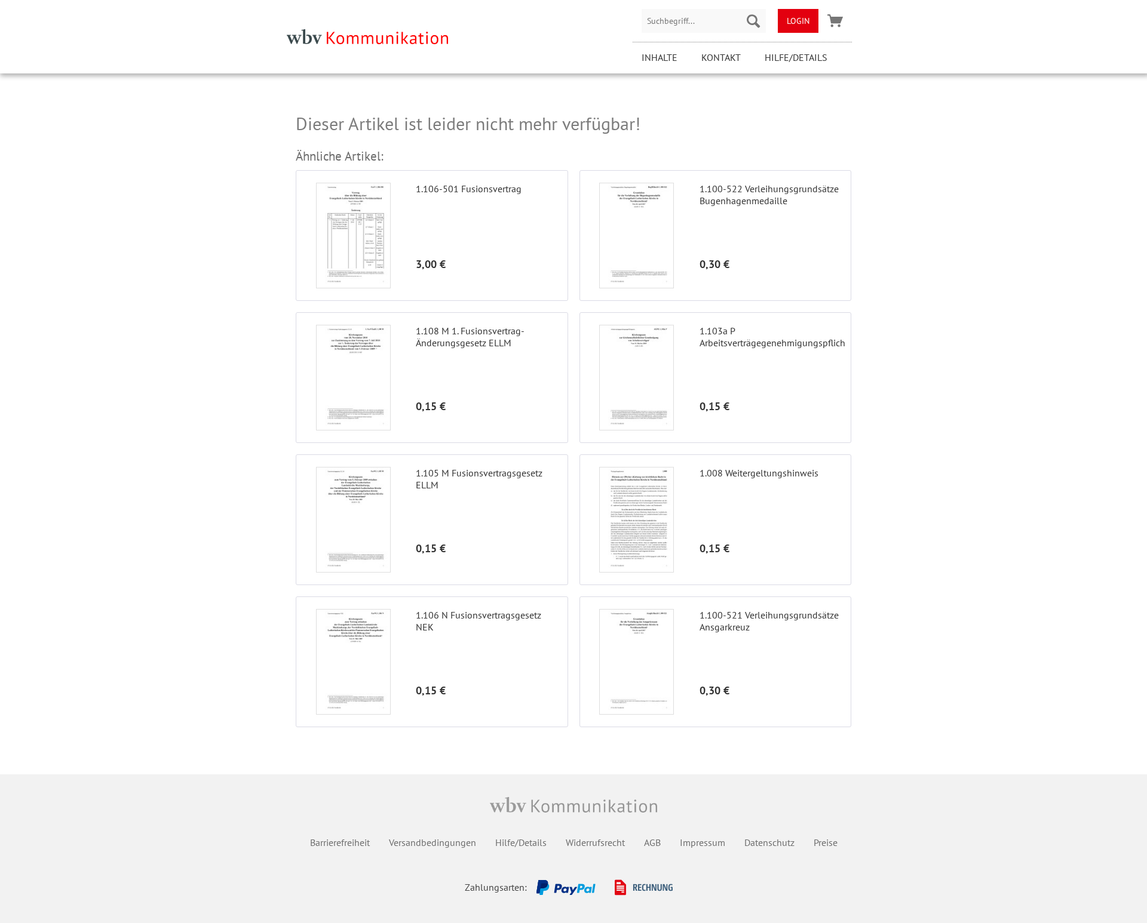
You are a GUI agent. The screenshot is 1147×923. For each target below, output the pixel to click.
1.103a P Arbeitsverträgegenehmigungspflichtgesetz (772, 337)
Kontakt (721, 57)
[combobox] (704, 21)
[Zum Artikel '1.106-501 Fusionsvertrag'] (353, 235)
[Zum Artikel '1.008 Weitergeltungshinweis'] (637, 520)
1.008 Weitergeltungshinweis (759, 473)
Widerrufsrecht (595, 842)
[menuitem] (704, 21)
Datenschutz (769, 842)
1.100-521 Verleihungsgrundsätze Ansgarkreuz (769, 621)
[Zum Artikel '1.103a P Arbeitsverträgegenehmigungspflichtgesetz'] (637, 377)
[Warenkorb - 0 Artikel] (835, 21)
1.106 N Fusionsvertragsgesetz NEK (478, 621)
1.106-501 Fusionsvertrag (469, 189)
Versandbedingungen (432, 842)
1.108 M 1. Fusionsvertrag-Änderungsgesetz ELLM (470, 337)
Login (798, 21)
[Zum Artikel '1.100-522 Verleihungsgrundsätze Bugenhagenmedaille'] (637, 235)
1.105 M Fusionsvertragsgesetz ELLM (479, 479)
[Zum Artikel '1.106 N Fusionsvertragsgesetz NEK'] (353, 662)
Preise (826, 842)
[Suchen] (753, 21)
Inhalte (659, 57)
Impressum (702, 842)
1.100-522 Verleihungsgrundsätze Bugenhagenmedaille (769, 195)
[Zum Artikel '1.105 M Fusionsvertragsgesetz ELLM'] (353, 520)
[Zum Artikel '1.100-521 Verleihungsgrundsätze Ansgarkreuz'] (637, 662)
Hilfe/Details (796, 57)
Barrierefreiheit (340, 842)
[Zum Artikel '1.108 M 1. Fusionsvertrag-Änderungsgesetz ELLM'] (353, 377)
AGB (652, 842)
